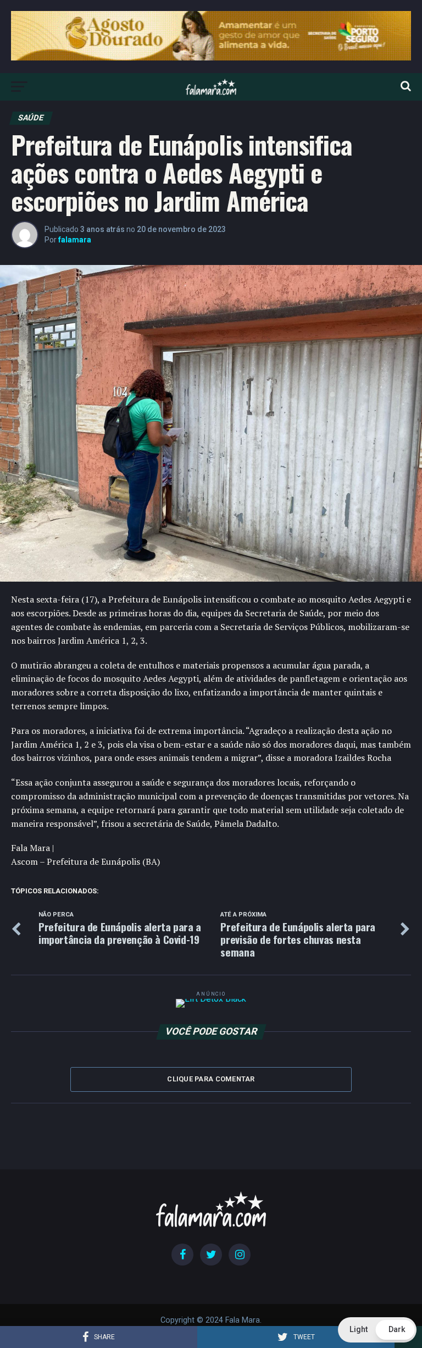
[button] (377, 1330)
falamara (74, 239)
